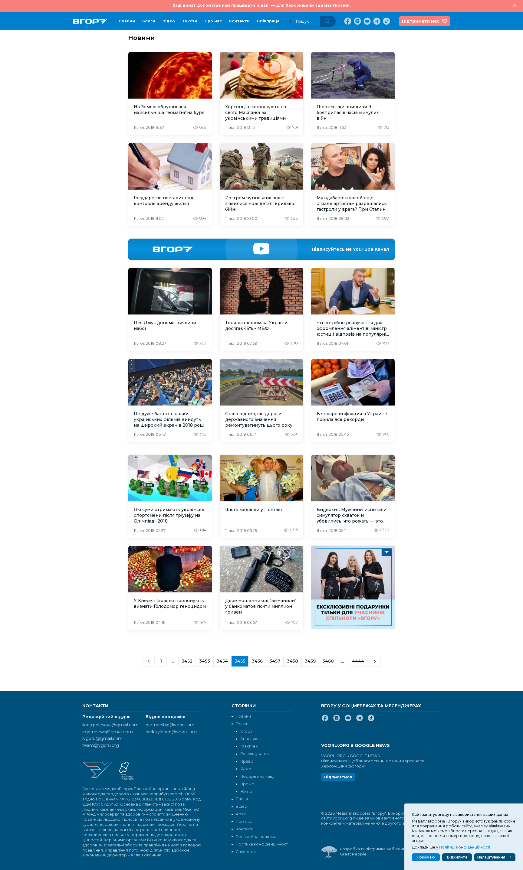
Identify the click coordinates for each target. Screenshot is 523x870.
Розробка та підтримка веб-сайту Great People (373, 851)
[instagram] (357, 21)
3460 (328, 661)
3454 (222, 661)
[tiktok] (386, 21)
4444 (358, 661)
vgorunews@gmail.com (107, 732)
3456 (257, 661)
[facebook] (347, 21)
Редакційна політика (256, 836)
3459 (310, 661)
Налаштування (491, 857)
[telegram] (376, 21)
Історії (246, 731)
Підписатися (338, 777)
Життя (246, 791)
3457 (274, 661)
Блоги (148, 21)
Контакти (239, 21)
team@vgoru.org (100, 745)
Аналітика (250, 738)
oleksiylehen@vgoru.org (171, 732)
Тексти (189, 21)
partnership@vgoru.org (170, 725)
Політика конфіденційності (262, 844)
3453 (204, 661)
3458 (292, 661)
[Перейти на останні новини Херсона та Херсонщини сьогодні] (90, 21)
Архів (241, 814)
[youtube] (366, 21)
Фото (245, 769)
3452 (187, 661)
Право (246, 761)
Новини (127, 21)
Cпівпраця (268, 21)
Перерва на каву (257, 776)
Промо (247, 784)
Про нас (213, 21)
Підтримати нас (420, 21)
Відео (169, 21)
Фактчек (249, 746)
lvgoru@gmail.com (102, 738)
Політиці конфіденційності (464, 847)
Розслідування (255, 753)
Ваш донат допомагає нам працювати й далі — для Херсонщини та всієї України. (261, 5)
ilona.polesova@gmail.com (110, 725)
